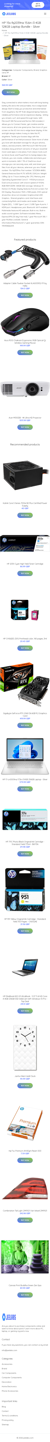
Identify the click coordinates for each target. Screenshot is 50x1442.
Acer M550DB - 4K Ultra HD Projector (25, 417)
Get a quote (37, 5)
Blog (4, 1406)
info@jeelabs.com (9, 1350)
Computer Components (23, 70)
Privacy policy (7, 1420)
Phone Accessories (10, 1391)
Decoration (6, 1382)
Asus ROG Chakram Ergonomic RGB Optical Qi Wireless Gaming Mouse (25, 341)
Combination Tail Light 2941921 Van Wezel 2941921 (25, 1210)
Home (4, 30)
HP (8, 72)
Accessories (7, 1364)
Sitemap (5, 1424)
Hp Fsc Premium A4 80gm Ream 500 (25, 1151)
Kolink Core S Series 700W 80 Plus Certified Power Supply (25, 504)
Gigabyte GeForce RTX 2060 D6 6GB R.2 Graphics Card (25, 714)
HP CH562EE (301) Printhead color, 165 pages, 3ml (25, 638)
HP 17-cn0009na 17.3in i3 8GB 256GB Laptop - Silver (25, 779)
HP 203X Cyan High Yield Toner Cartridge (25, 564)
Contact (5, 1411)
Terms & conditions (10, 1415)
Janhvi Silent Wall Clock (25, 1076)
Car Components (9, 1373)
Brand (36, 70)
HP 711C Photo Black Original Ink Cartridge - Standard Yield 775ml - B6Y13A (25, 842)
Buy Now (11, 92)
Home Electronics (9, 1386)
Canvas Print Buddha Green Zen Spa (25, 1285)
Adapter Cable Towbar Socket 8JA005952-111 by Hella (25, 284)
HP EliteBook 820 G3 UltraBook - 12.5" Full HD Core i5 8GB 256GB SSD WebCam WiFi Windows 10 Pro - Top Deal (25, 999)
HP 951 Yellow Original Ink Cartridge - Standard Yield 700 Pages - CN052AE (25, 920)
